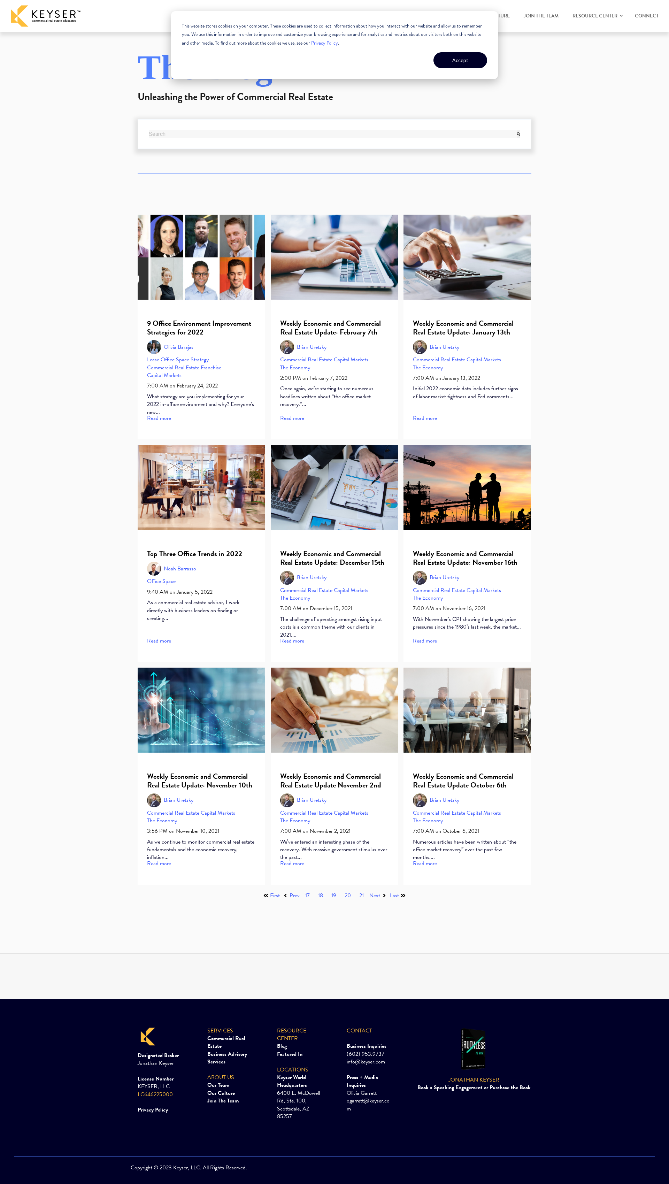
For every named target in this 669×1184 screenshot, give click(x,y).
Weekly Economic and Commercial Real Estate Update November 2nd (330, 781)
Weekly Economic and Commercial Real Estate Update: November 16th (465, 558)
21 (361, 895)
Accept (460, 60)
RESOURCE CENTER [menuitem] (594, 16)
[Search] (518, 134)
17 (307, 895)
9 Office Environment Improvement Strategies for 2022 (199, 328)
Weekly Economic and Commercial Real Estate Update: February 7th (330, 328)
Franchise (211, 367)
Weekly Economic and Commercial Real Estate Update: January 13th (463, 328)
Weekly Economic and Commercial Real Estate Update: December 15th (332, 558)
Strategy (200, 359)
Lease (153, 359)
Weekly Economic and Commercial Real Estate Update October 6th (463, 781)
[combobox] (333, 134)
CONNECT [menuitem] (647, 16)
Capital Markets (164, 375)
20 (348, 895)
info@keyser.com (366, 1062)
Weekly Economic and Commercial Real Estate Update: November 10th (199, 781)
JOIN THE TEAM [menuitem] (541, 16)
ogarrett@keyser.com (368, 1105)
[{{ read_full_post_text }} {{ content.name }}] (201, 257)
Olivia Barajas (178, 347)
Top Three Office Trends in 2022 (194, 553)
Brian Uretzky (311, 347)
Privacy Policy (324, 43)
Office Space (175, 359)
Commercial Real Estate (173, 367)
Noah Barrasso (180, 568)
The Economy (295, 367)
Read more (159, 418)
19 (333, 895)
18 (320, 895)
